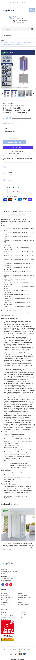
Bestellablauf (24, 615)
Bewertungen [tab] (25, 211)
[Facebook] (2, 584)
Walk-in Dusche (22, 595)
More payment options (18, 151)
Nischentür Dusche (24, 597)
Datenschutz (5, 619)
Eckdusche (21, 593)
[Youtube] (10, 584)
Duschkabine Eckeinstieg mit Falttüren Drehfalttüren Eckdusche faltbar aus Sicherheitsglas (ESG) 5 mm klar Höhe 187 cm (18, 545)
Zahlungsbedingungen (8, 615)
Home (2, 40)
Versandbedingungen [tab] (17, 215)
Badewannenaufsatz (7, 597)
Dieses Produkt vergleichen (12, 153)
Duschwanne (22, 600)
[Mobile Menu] (34, 35)
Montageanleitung (23, 604)
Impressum (21, 651)
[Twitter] (6, 584)
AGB (22, 617)
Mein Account (14, 3)
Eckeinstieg (9, 103)
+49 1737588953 (18, 18)
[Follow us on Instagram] (9, 191)
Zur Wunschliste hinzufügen (12, 156)
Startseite (4, 593)
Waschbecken (5, 602)
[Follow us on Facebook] (5, 191)
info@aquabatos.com (19, 22)
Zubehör (3, 604)
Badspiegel (4, 600)
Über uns (4, 612)
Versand (23, 612)
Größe (5, 128)
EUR (23, 3)
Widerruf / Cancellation (18, 659)
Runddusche (5, 595)
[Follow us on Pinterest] (17, 191)
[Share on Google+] (13, 191)
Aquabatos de (12, 121)
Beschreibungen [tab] (10, 211)
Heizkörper (21, 602)
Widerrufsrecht (5, 617)
